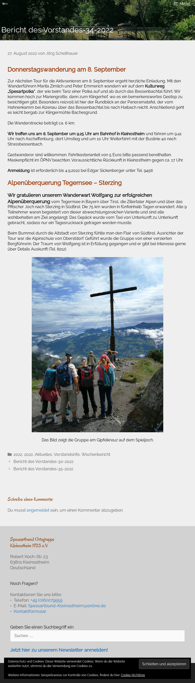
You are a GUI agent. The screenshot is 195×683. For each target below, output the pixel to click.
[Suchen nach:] (97, 635)
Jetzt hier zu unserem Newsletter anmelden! (59, 650)
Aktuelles (43, 454)
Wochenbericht (96, 454)
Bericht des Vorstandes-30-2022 (43, 461)
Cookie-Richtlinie (133, 675)
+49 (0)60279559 (46, 600)
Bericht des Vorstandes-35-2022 (43, 468)
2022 (17, 454)
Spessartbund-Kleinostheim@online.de (67, 605)
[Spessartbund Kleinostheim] (5, 4)
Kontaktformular (30, 611)
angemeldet (38, 510)
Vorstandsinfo (67, 454)
